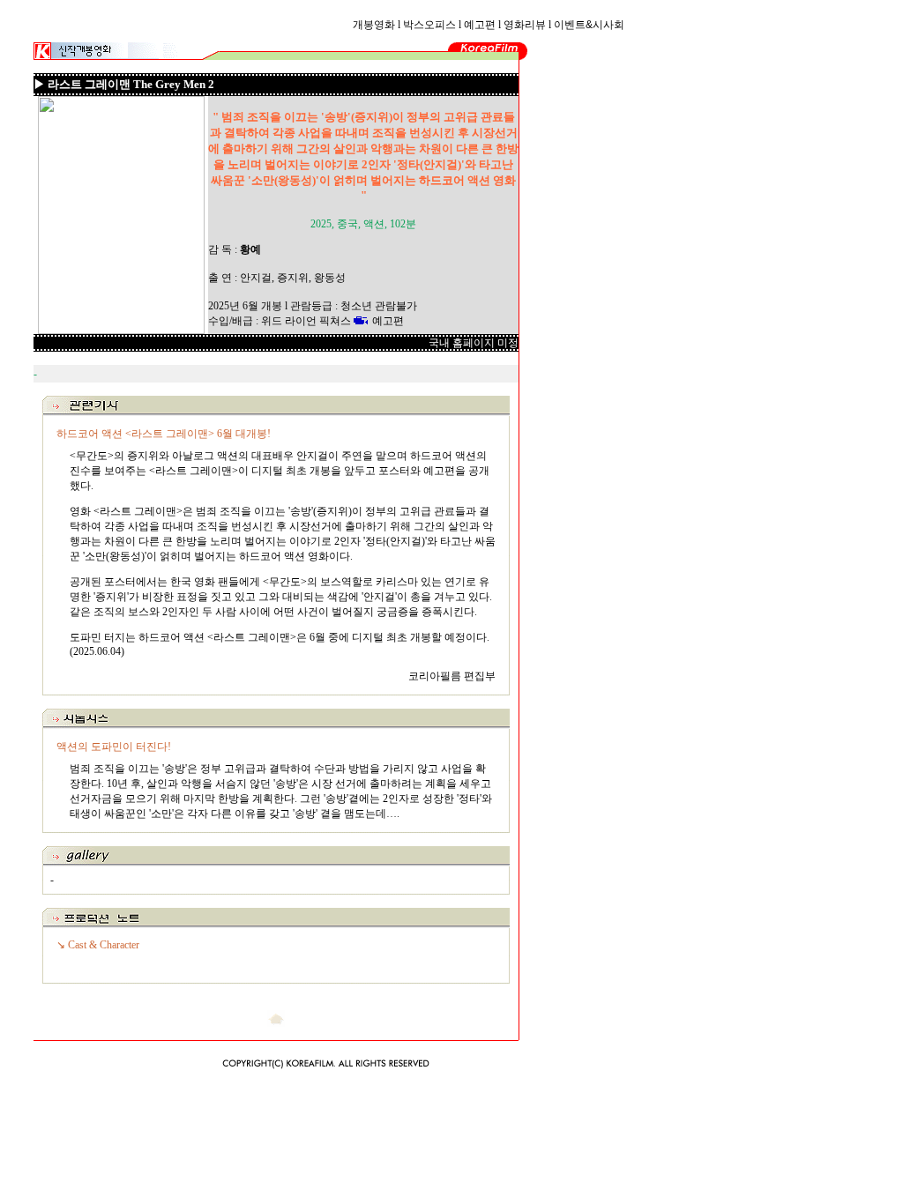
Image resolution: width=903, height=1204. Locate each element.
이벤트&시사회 (589, 25)
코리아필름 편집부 (452, 676)
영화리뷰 (525, 25)
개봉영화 (374, 25)
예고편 (480, 25)
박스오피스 (429, 25)
